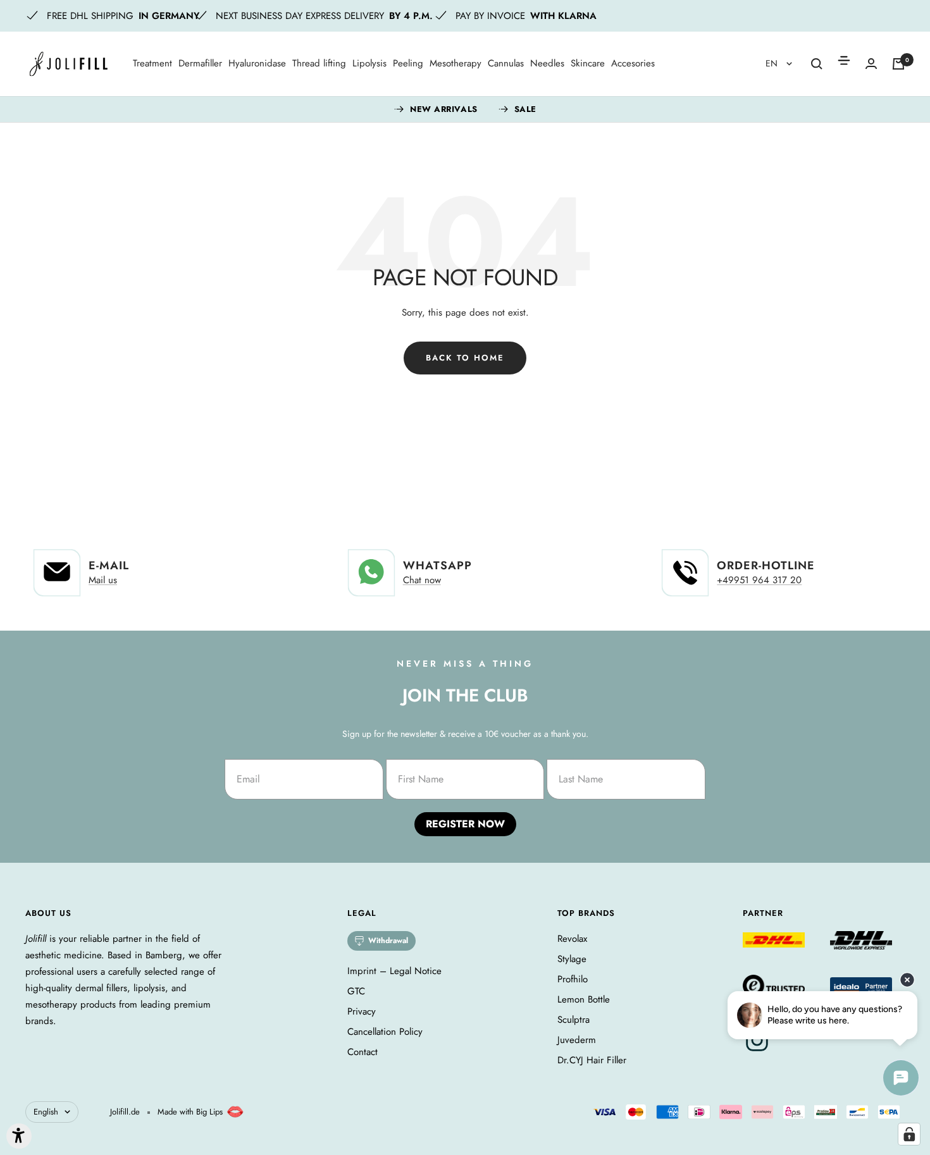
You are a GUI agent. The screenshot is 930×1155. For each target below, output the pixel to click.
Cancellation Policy (385, 1032)
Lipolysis (369, 63)
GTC (356, 991)
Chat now (422, 580)
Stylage (571, 959)
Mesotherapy (455, 63)
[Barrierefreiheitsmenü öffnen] (19, 1136)
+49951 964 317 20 (759, 580)
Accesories (633, 63)
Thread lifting (319, 63)
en (773, 63)
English (46, 1112)
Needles (547, 63)
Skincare (588, 63)
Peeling (408, 63)
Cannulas (506, 63)
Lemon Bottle (583, 999)
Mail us (103, 580)
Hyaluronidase (257, 63)
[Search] (816, 64)
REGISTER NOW (465, 824)
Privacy (361, 1011)
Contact (362, 1052)
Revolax (572, 939)
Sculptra (573, 1020)
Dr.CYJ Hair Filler (591, 1060)
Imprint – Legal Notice (394, 971)
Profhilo (572, 979)
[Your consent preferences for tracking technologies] (909, 1134)
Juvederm (576, 1040)
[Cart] (898, 64)
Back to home (465, 358)
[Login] (871, 63)
